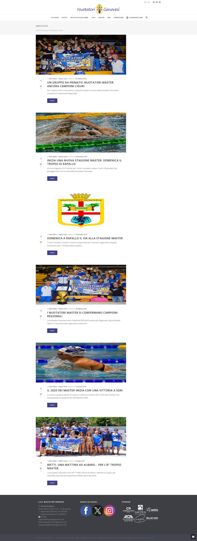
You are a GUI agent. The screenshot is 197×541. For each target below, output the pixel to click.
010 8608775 (61, 514)
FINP (109, 18)
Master (101, 18)
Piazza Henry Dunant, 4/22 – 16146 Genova (54, 509)
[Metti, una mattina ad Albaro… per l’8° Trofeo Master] (81, 437)
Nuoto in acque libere (79, 18)
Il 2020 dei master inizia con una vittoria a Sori (85, 390)
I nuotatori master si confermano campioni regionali (82, 314)
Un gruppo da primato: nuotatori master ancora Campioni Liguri (80, 84)
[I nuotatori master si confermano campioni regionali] (81, 285)
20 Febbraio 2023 (81, 79)
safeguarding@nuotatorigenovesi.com (52, 525)
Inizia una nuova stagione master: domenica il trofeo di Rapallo (84, 162)
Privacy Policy (149, 538)
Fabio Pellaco (53, 79)
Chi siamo (55, 18)
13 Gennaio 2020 (81, 387)
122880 (76, 538)
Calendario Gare (136, 18)
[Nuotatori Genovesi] (98, 9)
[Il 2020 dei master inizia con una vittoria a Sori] (81, 362)
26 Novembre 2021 (81, 234)
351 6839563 (62, 511)
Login (148, 2)
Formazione (118, 18)
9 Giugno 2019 (80, 461)
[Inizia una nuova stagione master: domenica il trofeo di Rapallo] (81, 132)
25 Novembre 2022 (81, 157)
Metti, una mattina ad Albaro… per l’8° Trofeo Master (84, 466)
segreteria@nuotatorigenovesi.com (51, 519)
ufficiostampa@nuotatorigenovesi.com (52, 522)
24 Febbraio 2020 (81, 309)
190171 (112, 538)
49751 (95, 538)
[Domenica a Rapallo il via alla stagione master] (81, 210)
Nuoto (64, 18)
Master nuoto (63, 79)
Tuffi (93, 18)
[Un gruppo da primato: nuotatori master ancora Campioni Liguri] (81, 55)
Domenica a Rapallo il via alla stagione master (85, 238)
